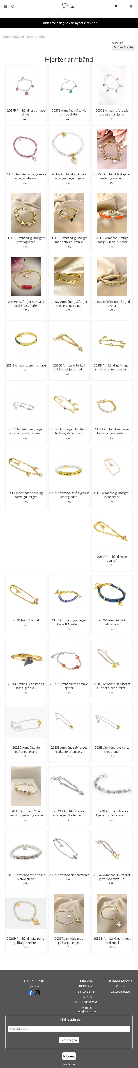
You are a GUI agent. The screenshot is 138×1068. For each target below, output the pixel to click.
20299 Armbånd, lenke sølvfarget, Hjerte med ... (69, 813)
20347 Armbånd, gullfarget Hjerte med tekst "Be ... (112, 877)
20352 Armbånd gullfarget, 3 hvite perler (112, 495)
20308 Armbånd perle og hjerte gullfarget (26, 495)
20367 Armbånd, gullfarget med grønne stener (69, 304)
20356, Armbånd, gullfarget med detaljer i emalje (69, 240)
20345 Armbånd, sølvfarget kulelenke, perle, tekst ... (112, 686)
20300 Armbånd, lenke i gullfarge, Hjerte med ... (69, 367)
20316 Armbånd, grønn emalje (26, 365)
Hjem (6, 36)
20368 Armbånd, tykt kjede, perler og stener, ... (112, 176)
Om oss (120, 986)
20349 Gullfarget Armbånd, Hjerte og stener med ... (69, 431)
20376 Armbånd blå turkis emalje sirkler (69, 112)
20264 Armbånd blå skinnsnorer (112, 622)
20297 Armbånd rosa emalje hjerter (69, 686)
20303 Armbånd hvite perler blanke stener (26, 877)
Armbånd (17, 36)
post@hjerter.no (86, 1011)
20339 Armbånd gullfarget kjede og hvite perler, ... (112, 431)
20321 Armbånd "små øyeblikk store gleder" (69, 495)
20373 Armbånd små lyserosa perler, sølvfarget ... (26, 176)
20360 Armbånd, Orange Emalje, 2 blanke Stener (112, 240)
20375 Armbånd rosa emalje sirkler (26, 112)
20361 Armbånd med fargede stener (112, 304)
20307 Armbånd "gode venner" (112, 559)
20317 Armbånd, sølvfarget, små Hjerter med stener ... (26, 431)
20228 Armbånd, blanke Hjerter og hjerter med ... (112, 813)
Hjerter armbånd (35, 36)
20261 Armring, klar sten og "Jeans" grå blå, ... (26, 686)
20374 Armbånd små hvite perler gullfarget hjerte (69, 176)
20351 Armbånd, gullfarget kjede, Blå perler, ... (69, 622)
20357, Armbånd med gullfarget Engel (69, 940)
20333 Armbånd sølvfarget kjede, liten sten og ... (69, 749)
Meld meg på (69, 1040)
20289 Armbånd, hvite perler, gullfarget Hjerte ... (26, 940)
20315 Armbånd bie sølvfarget (69, 875)
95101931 (86, 1008)
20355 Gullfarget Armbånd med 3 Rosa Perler (26, 304)
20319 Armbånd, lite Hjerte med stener (112, 749)
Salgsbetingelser (121, 992)
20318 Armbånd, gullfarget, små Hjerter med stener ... (112, 367)
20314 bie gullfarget (26, 620)
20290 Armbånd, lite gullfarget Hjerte (26, 749)
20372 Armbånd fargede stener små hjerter (112, 112)
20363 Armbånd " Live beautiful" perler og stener (26, 813)
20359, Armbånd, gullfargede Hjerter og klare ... (26, 240)
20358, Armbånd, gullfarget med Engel (112, 940)
